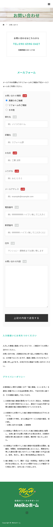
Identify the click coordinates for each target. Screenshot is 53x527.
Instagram (26, 512)
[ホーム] (4, 23)
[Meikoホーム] (26, 506)
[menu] (49, 4)
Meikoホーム (16, 523)
